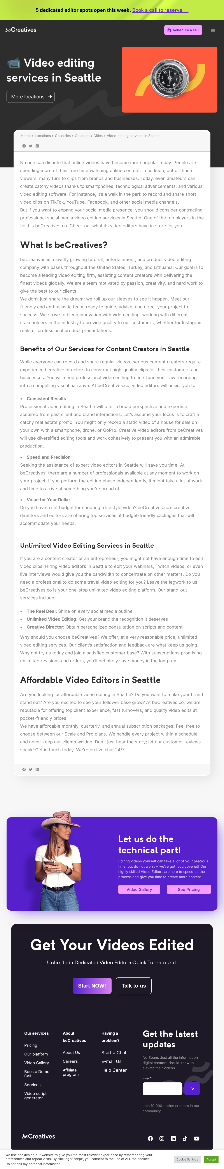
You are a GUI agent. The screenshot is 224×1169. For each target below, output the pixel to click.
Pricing (30, 1045)
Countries (63, 135)
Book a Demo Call (36, 1073)
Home (26, 135)
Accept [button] (211, 1159)
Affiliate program (71, 1072)
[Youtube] (196, 1138)
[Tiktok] (185, 1138)
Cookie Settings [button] (187, 1159)
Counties (82, 135)
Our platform (36, 1054)
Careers (70, 1061)
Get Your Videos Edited (112, 946)
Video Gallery (36, 1063)
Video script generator (35, 1095)
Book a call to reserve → (160, 10)
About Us (71, 1052)
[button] (212, 30)
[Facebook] (150, 1138)
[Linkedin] (173, 1138)
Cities (98, 135)
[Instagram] (162, 1138)
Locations (43, 135)
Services (32, 1084)
